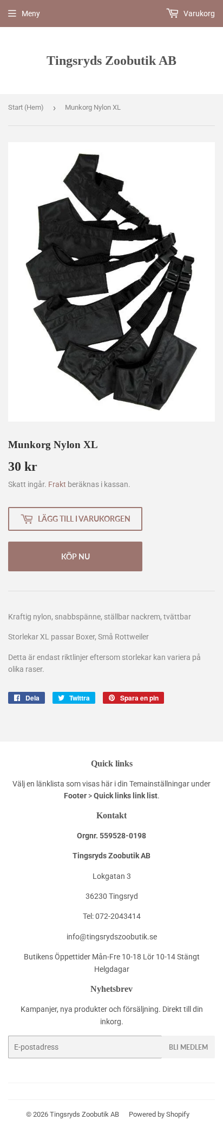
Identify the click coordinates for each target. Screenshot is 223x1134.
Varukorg (198, 13)
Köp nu (75, 556)
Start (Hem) (26, 107)
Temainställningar (159, 783)
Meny (31, 13)
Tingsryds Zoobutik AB (111, 60)
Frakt (57, 484)
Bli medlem (188, 1047)
